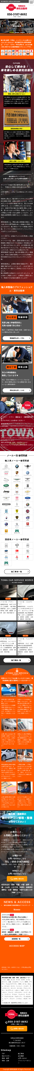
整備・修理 (5, 1058)
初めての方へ (6, 1056)
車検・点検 (5, 1061)
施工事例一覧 (16, 572)
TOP (3, 1054)
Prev (2, 26)
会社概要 (21, 1056)
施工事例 (21, 1054)
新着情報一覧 (16, 939)
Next (31, 26)
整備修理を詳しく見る (17, 338)
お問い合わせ (22, 1058)
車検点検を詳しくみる (17, 390)
